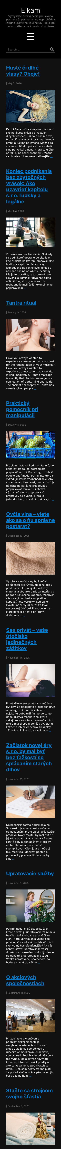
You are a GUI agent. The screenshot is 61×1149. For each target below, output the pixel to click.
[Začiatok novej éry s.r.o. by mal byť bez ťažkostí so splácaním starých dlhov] (30, 802)
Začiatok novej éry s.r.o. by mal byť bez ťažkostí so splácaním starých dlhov (29, 757)
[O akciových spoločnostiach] (30, 1015)
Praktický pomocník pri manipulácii (22, 409)
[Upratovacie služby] (30, 905)
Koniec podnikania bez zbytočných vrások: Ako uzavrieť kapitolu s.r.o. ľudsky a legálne (29, 186)
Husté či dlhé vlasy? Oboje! (23, 71)
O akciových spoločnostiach (25, 980)
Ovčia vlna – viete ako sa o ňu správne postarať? (30, 520)
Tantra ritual (21, 303)
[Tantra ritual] (30, 335)
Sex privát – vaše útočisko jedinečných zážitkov (27, 639)
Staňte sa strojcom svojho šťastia (29, 1093)
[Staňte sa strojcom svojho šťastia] (30, 1129)
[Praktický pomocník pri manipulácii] (30, 445)
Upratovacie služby (30, 873)
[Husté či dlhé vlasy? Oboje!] (30, 106)
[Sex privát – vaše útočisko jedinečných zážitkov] (30, 680)
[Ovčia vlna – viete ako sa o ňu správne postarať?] (30, 558)
